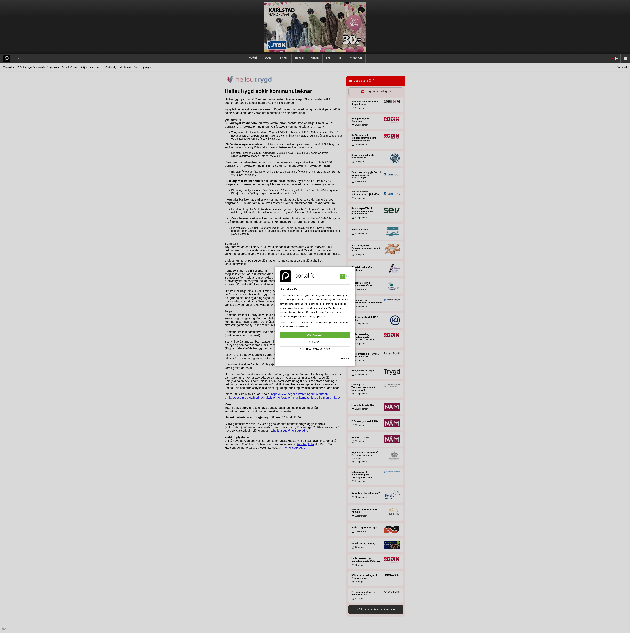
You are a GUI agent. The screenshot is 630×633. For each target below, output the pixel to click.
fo (342, 276)
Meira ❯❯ (344, 358)
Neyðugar (315, 342)
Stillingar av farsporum (315, 349)
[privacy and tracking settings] (4, 628)
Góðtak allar (315, 334)
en (347, 276)
